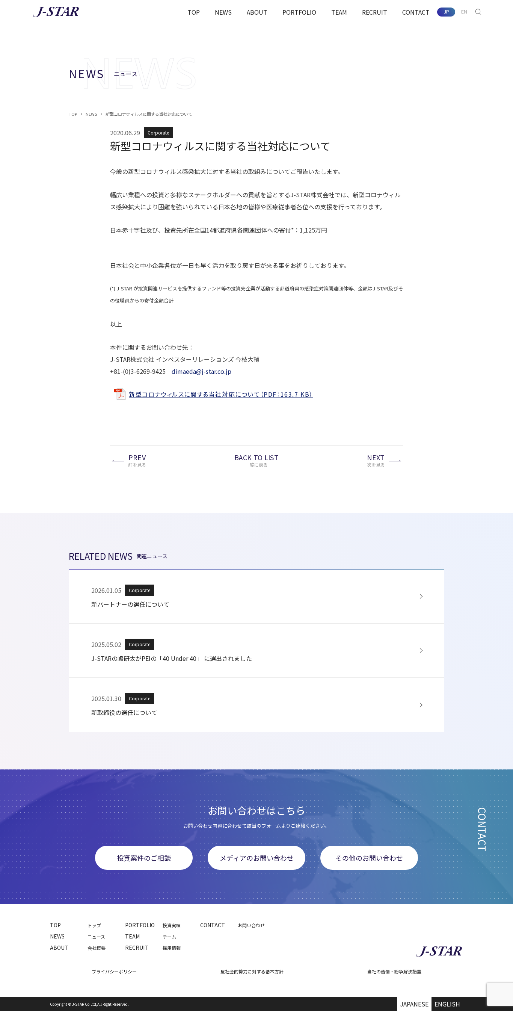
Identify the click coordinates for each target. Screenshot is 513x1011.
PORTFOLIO (299, 12)
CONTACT (416, 12)
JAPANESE (414, 1003)
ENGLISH (447, 1003)
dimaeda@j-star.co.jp (201, 371)
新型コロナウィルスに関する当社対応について (149, 114)
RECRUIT (374, 12)
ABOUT (257, 12)
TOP (193, 12)
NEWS (223, 12)
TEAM (339, 12)
